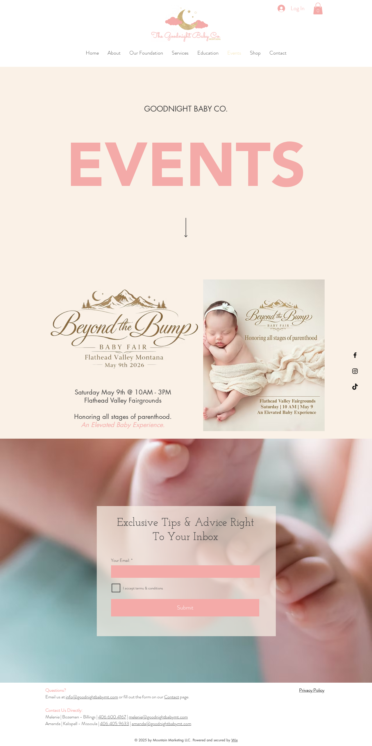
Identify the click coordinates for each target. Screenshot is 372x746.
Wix (234, 740)
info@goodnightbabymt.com (92, 696)
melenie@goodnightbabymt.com (158, 716)
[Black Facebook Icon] (355, 355)
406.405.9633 (114, 723)
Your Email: (120, 560)
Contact (171, 696)
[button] (318, 9)
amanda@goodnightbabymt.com (161, 723)
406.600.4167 (112, 716)
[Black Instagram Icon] (355, 371)
